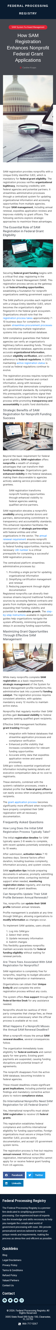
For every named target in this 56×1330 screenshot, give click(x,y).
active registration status (31, 362)
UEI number (21, 549)
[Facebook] (4, 1300)
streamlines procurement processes (32, 325)
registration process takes (18, 318)
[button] (14, 1175)
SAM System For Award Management (28, 27)
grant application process (22, 802)
